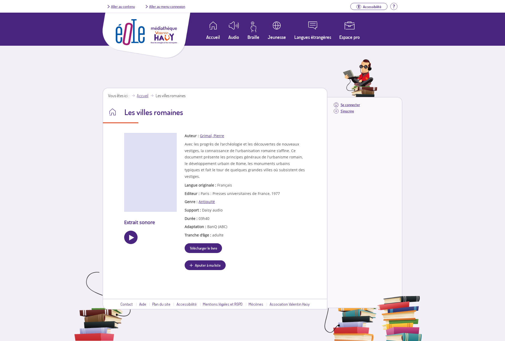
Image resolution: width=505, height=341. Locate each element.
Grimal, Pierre (212, 135)
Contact (126, 304)
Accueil (142, 95)
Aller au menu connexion (167, 6)
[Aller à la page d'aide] (393, 5)
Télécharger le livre (203, 248)
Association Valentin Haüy (290, 304)
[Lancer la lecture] (131, 237)
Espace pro (349, 37)
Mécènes (256, 304)
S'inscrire (347, 111)
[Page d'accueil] (130, 43)
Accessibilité (186, 304)
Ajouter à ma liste (208, 265)
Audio (233, 37)
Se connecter (350, 104)
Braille (253, 37)
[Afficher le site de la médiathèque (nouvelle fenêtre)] (164, 42)
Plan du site (161, 304)
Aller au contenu (123, 6)
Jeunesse (277, 37)
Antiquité (207, 201)
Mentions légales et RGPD (223, 304)
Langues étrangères (312, 37)
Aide (142, 304)
